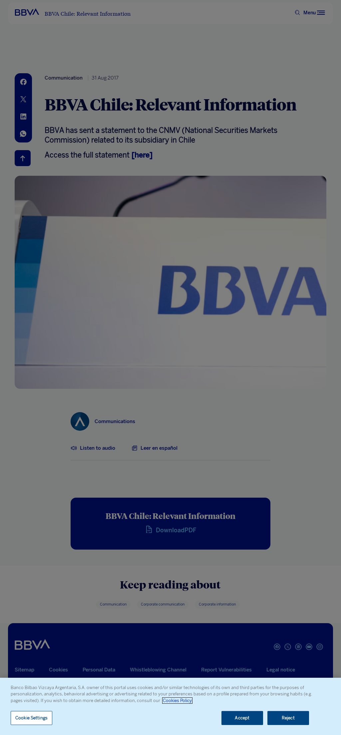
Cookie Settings (31, 717)
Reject (288, 717)
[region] (170, 706)
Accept (242, 717)
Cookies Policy (177, 700)
